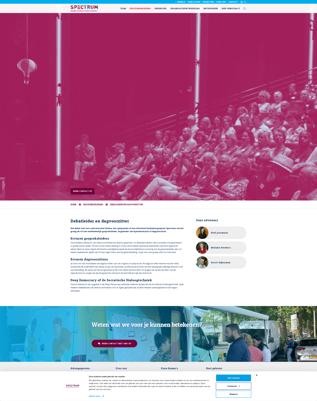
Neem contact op (82, 191)
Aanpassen (232, 386)
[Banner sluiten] (257, 375)
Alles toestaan (233, 378)
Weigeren (233, 394)
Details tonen (94, 396)
